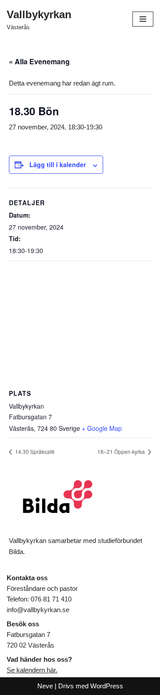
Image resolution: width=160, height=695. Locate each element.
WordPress (106, 686)
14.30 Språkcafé (34, 451)
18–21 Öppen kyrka (121, 451)
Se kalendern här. (32, 670)
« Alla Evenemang (39, 61)
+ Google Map (102, 428)
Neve (45, 686)
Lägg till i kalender (57, 164)
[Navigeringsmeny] (142, 19)
